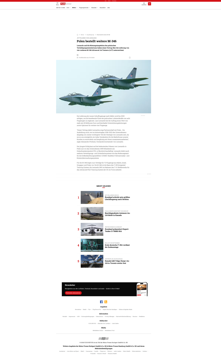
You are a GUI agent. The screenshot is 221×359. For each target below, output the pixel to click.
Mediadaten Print (110, 330)
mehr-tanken (117, 351)
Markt (84, 309)
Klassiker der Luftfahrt (104, 323)
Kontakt (65, 316)
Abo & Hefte (115, 323)
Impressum (72, 316)
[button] (103, 86)
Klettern (109, 351)
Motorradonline (136, 351)
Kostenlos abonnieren (73, 293)
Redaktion (142, 316)
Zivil (68, 7)
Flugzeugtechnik (83, 7)
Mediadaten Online (98, 330)
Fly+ (89, 309)
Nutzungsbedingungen (87, 316)
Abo (105, 0)
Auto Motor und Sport (73, 351)
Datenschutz (99, 316)
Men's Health (126, 351)
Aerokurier (62, 351)
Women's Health (112, 353)
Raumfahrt (103, 7)
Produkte (114, 0)
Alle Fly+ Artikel (60, 7)
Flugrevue (103, 351)
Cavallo (96, 351)
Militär (74, 7)
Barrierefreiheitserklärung (123, 316)
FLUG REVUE (92, 323)
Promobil (92, 353)
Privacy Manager (109, 316)
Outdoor (145, 351)
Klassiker (94, 7)
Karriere (135, 316)
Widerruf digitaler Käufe (125, 309)
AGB (78, 316)
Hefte (109, 0)
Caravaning (89, 351)
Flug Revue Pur (97, 309)
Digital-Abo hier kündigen (110, 309)
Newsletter (78, 309)
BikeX (82, 351)
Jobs (108, 7)
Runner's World (101, 353)
